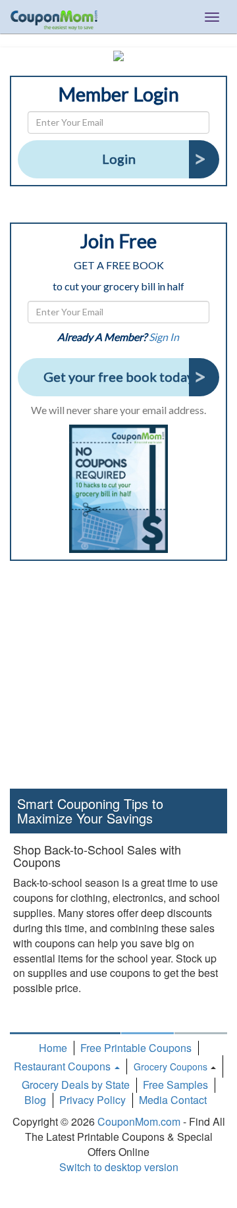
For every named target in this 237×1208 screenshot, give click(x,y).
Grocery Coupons (170, 1066)
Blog (35, 1099)
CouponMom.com (138, 1121)
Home (53, 1047)
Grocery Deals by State (76, 1084)
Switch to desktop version (118, 1166)
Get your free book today (118, 376)
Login (119, 159)
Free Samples (175, 1084)
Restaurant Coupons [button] (63, 1066)
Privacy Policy (92, 1099)
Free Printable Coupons (136, 1047)
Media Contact (173, 1099)
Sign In (164, 336)
